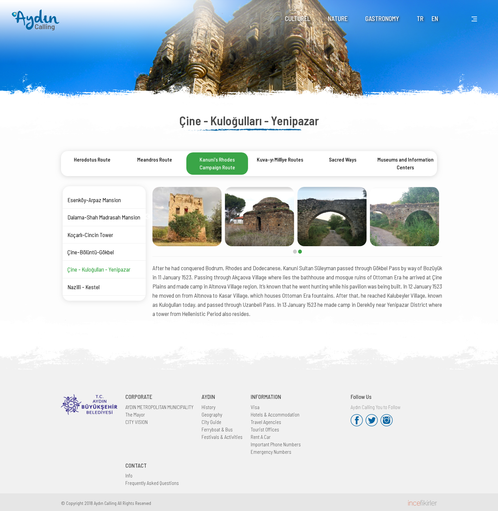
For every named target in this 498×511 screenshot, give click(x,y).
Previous (147, 216)
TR (420, 18)
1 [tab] (295, 252)
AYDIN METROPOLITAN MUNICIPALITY (159, 407)
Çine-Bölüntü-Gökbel (90, 252)
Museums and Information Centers (405, 163)
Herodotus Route (92, 159)
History (208, 407)
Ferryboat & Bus (217, 429)
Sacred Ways (342, 159)
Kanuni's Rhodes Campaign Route (217, 163)
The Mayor (135, 414)
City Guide (211, 422)
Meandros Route (154, 159)
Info (128, 475)
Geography (212, 414)
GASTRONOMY (382, 18)
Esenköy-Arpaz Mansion (94, 199)
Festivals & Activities (222, 437)
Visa (255, 407)
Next (447, 216)
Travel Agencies (266, 422)
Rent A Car (261, 437)
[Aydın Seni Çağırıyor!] (37, 16)
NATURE (338, 18)
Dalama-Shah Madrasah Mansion (103, 217)
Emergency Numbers (271, 452)
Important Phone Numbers (276, 444)
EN (435, 18)
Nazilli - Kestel (83, 286)
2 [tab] (300, 252)
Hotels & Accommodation (275, 414)
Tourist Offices (265, 429)
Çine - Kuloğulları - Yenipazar (98, 269)
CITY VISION (136, 422)
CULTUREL (297, 18)
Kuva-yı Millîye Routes (280, 159)
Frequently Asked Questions (152, 483)
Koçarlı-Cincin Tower (90, 234)
